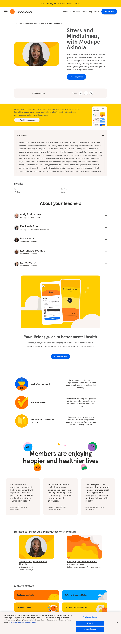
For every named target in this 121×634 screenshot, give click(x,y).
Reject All (90, 623)
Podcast (19, 23)
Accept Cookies (90, 629)
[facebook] (86, 93)
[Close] (117, 622)
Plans (65, 11)
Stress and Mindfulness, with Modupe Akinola (43, 23)
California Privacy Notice (27, 622)
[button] (81, 93)
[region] (60, 623)
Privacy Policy (14, 622)
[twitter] (91, 93)
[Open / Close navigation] (6, 11)
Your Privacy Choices (90, 617)
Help (90, 11)
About (84, 11)
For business (74, 11)
